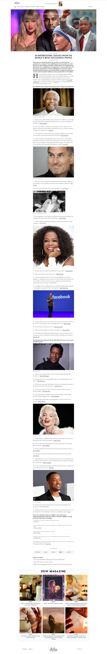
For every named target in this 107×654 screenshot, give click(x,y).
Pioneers (42, 6)
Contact (30, 649)
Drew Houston (66, 330)
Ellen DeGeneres (41, 381)
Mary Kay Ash (36, 337)
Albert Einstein (36, 521)
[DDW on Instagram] (77, 649)
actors (56, 81)
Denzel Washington (44, 376)
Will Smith (51, 467)
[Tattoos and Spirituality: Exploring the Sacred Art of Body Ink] (31, 588)
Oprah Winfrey (62, 218)
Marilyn (40, 401)
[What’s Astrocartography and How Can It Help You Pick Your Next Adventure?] (76, 588)
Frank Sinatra (36, 455)
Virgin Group (48, 544)
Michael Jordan (69, 271)
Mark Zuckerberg (64, 288)
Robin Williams (46, 445)
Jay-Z (69, 512)
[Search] (92, 6)
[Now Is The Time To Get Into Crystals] (54, 588)
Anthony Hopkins (47, 462)
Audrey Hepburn (55, 396)
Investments (27, 6)
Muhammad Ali (59, 274)
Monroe (44, 401)
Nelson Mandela (43, 123)
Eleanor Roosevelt (58, 327)
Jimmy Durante (36, 450)
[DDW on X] (90, 6)
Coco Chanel (65, 188)
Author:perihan (53, 548)
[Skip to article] (53, 30)
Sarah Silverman (58, 386)
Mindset (37, 6)
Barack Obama (67, 323)
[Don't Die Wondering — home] (25, 2)
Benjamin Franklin (37, 533)
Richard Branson (64, 135)
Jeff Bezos (51, 130)
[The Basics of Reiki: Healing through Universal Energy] (31, 620)
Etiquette (33, 6)
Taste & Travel (20, 6)
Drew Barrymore (46, 391)
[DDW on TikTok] (81, 649)
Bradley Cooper (57, 440)
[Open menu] (15, 7)
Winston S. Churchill (37, 528)
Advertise (24, 649)
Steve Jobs (65, 144)
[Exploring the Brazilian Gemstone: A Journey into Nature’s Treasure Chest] (76, 620)
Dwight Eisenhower (37, 538)
